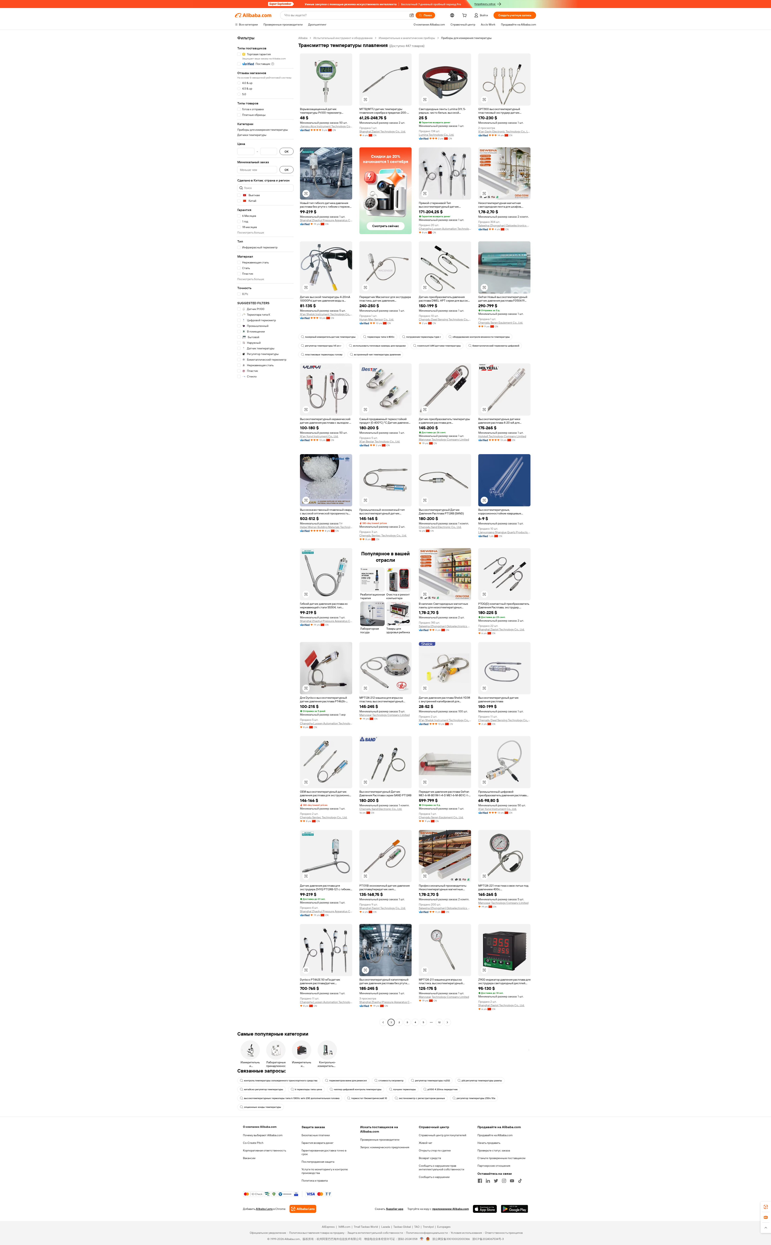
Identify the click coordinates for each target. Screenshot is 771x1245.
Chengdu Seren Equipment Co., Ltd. (500, 322)
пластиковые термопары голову (323, 354)
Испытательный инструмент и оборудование (343, 38)
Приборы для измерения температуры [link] (466, 38)
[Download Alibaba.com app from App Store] (485, 1209)
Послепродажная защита (318, 1161)
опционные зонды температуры (262, 1107)
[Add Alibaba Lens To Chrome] (303, 1209)
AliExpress (328, 1226)
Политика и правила (315, 1180)
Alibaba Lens (264, 1208)
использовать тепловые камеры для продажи (379, 345)
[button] (411, 15)
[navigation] (265, 531)
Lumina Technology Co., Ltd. (436, 134)
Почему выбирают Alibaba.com (262, 1135)
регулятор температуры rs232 (432, 1080)
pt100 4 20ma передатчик (442, 1089)
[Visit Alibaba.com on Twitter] (496, 1180)
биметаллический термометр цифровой (495, 345)
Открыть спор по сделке (435, 1150)
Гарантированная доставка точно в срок (324, 1152)
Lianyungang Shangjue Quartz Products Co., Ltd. (504, 532)
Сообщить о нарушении (434, 1177)
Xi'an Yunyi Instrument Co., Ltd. (319, 436)
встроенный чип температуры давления (377, 354)
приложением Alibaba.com (450, 1208)
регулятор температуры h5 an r (323, 345)
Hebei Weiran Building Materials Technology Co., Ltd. (326, 527)
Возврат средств (430, 1158)
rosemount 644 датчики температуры (439, 345)
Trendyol (428, 1226)
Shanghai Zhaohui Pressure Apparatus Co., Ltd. (326, 220)
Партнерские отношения (493, 1165)
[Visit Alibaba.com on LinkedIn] (487, 1180)
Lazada (385, 1226)
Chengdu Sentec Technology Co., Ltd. (383, 535)
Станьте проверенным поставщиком (501, 1158)
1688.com (344, 1226)
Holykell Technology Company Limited (502, 436)
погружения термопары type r (423, 336)
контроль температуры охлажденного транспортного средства (280, 1080)
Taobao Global (402, 1226)
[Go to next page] (447, 1022)
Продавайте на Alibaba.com (495, 1135)
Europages (444, 1226)
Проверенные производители (379, 1139)
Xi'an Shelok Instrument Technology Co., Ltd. (326, 314)
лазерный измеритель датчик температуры (330, 336)
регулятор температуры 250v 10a (476, 1098)
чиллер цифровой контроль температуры (357, 1089)
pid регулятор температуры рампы (482, 1080)
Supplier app (394, 1208)
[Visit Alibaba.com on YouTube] (512, 1180)
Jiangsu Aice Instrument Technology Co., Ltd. (326, 126)
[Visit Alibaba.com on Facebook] (479, 1180)
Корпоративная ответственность (264, 1150)
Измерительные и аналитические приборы (407, 38)
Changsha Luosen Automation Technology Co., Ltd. (445, 228)
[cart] (465, 15)
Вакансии (249, 1158)
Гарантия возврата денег (317, 1142)
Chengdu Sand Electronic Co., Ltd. (440, 527)
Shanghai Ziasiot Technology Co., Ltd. (382, 131)
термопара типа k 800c (381, 336)
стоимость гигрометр (390, 1080)
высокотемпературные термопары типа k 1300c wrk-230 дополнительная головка (292, 1098)
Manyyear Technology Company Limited (444, 439)
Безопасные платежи (316, 1135)
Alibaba (302, 38)
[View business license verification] (422, 1239)
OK (287, 151)
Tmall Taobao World (366, 1226)
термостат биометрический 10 (369, 1098)
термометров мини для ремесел (348, 1080)
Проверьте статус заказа (493, 1150)
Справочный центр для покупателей (442, 1135)
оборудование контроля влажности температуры (481, 336)
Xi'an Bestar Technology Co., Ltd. (379, 441)
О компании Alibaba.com (259, 1126)
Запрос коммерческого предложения (384, 1147)
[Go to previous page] (383, 1022)
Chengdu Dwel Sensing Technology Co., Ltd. (445, 319)
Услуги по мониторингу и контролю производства (325, 1171)
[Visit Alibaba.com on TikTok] (520, 1180)
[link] (766, 1207)
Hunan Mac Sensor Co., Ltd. (376, 319)
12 (439, 1022)
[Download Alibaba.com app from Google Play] (514, 1209)
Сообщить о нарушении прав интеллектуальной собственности (441, 1167)
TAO (416, 1226)
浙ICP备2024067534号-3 (488, 1239)
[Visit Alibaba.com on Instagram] (504, 1180)
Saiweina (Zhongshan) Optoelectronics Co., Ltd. (504, 225)
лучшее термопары (404, 1089)
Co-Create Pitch (253, 1142)
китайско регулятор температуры (263, 1089)
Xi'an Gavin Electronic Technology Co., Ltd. (504, 131)
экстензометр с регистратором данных (422, 1098)
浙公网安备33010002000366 (451, 1239)
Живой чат (425, 1142)
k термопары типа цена (308, 1089)
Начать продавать (488, 1142)
